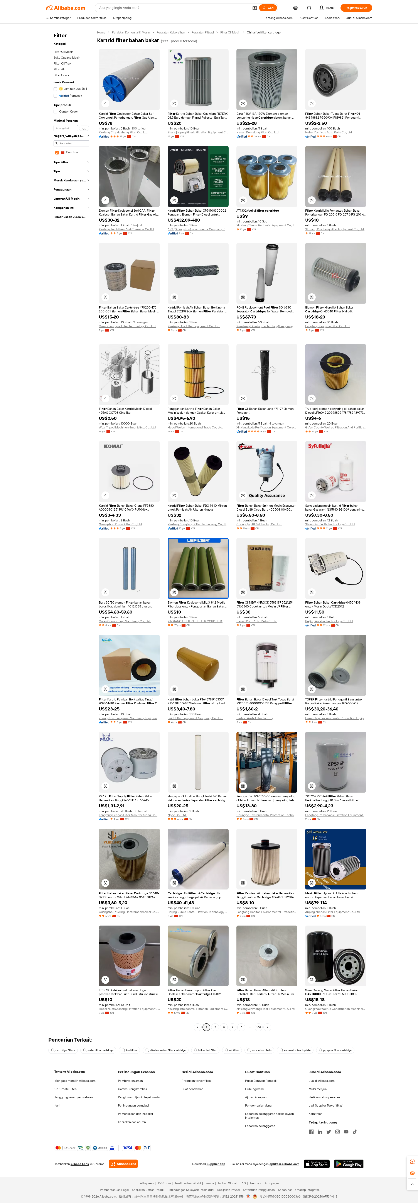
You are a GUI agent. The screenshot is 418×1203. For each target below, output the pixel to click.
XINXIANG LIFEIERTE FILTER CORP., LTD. (195, 621)
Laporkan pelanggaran (260, 1126)
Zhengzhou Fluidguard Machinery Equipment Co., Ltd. (129, 718)
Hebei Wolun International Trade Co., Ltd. (195, 427)
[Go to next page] (267, 1027)
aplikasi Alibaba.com (284, 1164)
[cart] (309, 8)
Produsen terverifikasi (196, 1080)
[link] (412, 1161)
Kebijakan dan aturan (132, 1122)
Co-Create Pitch (65, 1089)
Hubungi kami (254, 1089)
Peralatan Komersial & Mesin (131, 32)
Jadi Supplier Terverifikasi (326, 1105)
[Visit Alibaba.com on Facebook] (311, 1131)
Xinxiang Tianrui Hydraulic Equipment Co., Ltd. (266, 225)
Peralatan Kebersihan (171, 32)
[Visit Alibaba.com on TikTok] (354, 1131)
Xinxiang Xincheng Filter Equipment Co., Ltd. (334, 229)
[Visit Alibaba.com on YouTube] (346, 1131)
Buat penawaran (192, 1089)
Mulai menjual (318, 1089)
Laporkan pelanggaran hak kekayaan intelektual (269, 1115)
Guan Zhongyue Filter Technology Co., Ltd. (127, 326)
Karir (57, 1105)
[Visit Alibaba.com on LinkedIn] (320, 1131)
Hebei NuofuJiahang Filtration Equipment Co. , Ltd (129, 1009)
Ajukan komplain (256, 1097)
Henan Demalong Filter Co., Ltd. (257, 132)
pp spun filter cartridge (337, 1050)
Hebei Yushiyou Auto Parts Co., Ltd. (328, 132)
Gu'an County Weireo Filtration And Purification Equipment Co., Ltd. (335, 427)
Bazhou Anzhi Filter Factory (254, 718)
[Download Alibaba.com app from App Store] (317, 1164)
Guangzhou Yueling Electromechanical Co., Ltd (129, 912)
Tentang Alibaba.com (69, 1071)
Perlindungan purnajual (133, 1105)
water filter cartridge (100, 1050)
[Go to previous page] (198, 1027)
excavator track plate (297, 1050)
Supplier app (216, 1164)
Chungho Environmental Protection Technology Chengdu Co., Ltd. (266, 815)
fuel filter (131, 1050)
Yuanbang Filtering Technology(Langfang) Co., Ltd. (266, 326)
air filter (234, 1050)
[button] (254, 7)
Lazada (209, 1183)
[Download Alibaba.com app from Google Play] (349, 1164)
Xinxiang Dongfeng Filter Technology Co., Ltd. (198, 524)
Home (101, 32)
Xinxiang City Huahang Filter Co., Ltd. (123, 132)
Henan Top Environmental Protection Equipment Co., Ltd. (335, 718)
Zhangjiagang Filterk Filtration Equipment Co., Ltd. (198, 132)
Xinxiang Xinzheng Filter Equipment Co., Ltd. (265, 1009)
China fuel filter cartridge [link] (264, 32)
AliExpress (147, 1183)
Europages (272, 1183)
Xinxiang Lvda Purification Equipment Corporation (266, 427)
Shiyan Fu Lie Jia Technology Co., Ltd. (330, 524)
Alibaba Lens (80, 1164)
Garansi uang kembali (132, 1089)
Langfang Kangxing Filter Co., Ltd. (327, 326)
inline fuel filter (207, 1050)
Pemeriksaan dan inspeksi (135, 1113)
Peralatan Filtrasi (203, 32)
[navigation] (70, 530)
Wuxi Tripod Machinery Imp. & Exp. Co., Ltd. (127, 427)
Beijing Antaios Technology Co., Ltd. (329, 621)
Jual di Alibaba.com (322, 1080)
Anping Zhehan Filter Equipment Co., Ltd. (332, 912)
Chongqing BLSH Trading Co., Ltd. (259, 524)
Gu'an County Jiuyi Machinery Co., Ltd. (125, 621)
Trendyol (255, 1183)
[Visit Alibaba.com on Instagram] (337, 1131)
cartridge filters (65, 1050)
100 (258, 1027)
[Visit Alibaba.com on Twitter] (328, 1131)
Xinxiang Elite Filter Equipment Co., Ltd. (194, 326)
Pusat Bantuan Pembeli (260, 1080)
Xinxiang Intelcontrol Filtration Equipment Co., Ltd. (198, 1009)
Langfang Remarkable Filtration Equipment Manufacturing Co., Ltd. (335, 815)
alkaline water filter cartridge (168, 1050)
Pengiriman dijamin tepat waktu (139, 1097)
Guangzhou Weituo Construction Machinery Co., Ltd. (335, 1009)
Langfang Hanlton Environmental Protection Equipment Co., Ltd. (266, 912)
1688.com (164, 1183)
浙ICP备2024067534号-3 (320, 1196)
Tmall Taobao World (188, 1183)
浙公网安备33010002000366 (280, 1196)
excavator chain (261, 1050)
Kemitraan (315, 1113)
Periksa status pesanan (324, 1097)
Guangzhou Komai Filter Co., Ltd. (120, 524)
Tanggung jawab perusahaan (73, 1097)
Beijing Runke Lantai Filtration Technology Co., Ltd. (198, 912)
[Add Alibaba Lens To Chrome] (123, 1164)
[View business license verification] (248, 1196)
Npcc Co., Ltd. (177, 815)
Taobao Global (226, 1183)
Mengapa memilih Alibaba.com (75, 1080)
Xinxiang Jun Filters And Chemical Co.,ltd (126, 229)
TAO (243, 1183)
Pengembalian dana (258, 1105)
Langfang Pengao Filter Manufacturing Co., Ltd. (129, 815)
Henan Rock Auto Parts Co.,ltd (256, 621)
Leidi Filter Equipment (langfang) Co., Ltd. (195, 718)
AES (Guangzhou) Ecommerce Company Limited (198, 229)
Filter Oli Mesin (230, 32)
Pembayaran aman (130, 1080)
